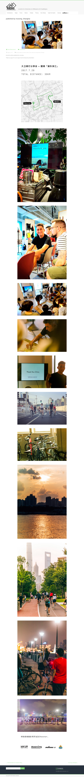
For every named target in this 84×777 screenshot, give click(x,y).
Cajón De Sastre (51, 13)
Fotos (21, 13)
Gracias (59, 13)
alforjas (20, 52)
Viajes (16, 13)
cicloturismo (34, 52)
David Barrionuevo (11, 49)
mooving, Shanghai (73, 762)
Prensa (37, 13)
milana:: (66, 12)
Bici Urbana (43, 13)
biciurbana (24, 52)
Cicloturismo (10, 13)
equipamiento (38, 52)
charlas (27, 52)
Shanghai (42, 52)
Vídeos (26, 13)
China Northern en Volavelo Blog (14, 762)
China (30, 52)
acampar (17, 52)
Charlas (31, 13)
